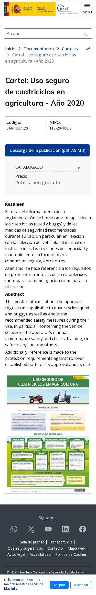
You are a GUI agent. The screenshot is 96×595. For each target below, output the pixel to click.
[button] (87, 9)
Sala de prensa (32, 542)
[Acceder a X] (31, 531)
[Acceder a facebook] (82, 531)
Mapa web (76, 548)
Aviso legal (16, 554)
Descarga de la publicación (47, 150)
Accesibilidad (40, 554)
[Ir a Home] (41, 9)
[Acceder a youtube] (48, 531)
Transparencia (60, 542)
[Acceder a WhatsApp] (14, 531)
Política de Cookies (71, 554)
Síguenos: (48, 518)
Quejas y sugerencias (25, 548)
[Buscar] (85, 33)
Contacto (55, 548)
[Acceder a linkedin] (65, 531)
